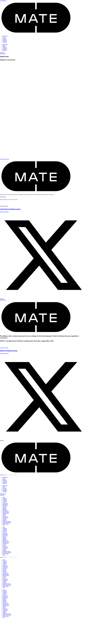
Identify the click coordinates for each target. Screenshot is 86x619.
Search (1, 474)
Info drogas (5, 36)
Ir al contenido (3, 0)
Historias (4, 508)
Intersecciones (6, 513)
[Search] (16, 557)
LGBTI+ (5, 514)
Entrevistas (5, 505)
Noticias (4, 519)
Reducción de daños (7, 522)
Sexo (4, 525)
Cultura (4, 502)
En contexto (5, 503)
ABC (4, 497)
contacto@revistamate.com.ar (10, 209)
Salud (4, 37)
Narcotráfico (5, 517)
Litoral (4, 515)
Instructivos (5, 510)
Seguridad (5, 40)
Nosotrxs (5, 42)
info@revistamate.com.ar (9, 350)
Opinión (4, 520)
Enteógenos (5, 504)
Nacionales (5, 516)
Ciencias (4, 38)
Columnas (5, 500)
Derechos (5, 39)
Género (4, 506)
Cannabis (5, 499)
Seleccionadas (6, 523)
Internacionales (6, 511)
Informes (4, 509)
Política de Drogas (6, 521)
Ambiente (5, 498)
